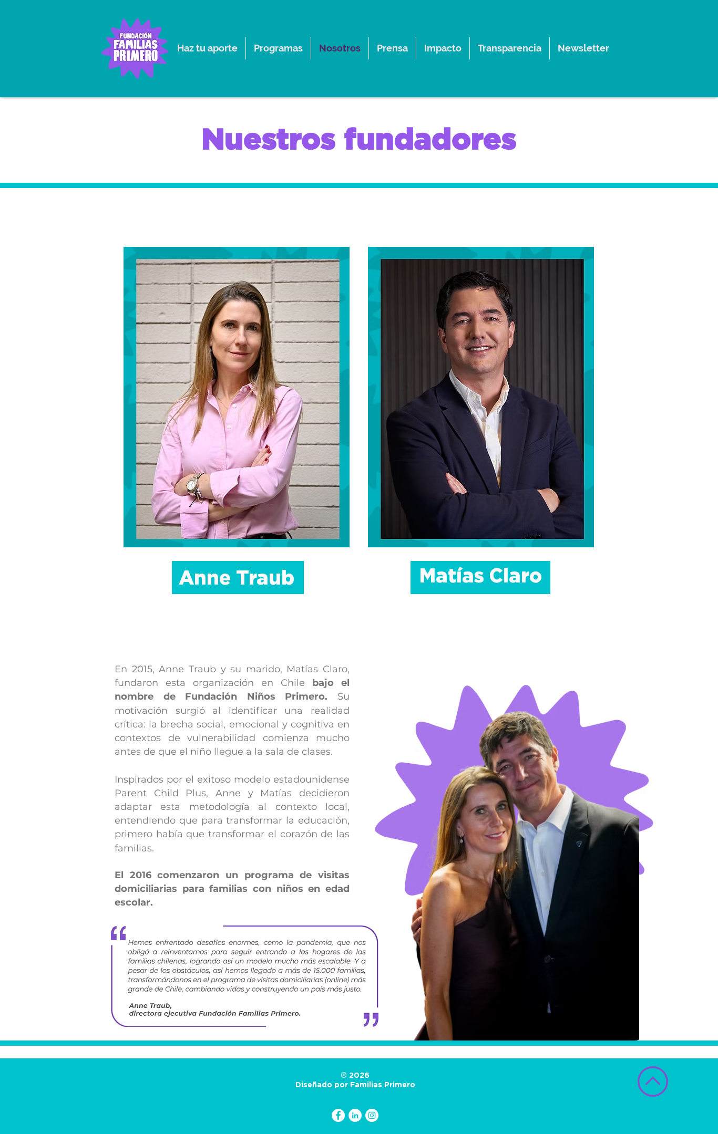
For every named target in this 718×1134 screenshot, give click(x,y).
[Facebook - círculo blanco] (338, 1115)
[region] (237, 397)
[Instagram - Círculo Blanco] (371, 1115)
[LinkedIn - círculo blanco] (355, 1115)
